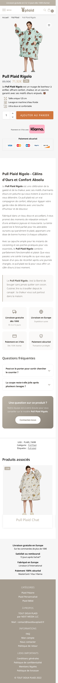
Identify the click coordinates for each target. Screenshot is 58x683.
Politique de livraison (28, 670)
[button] (49, 10)
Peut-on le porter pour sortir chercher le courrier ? (26, 370)
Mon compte (27, 637)
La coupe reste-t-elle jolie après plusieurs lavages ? (22, 384)
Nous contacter (28, 641)
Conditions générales (28, 658)
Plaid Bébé (27, 600)
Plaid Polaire (27, 592)
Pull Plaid (15, 17)
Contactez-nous (28, 419)
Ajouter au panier (34, 115)
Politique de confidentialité (28, 662)
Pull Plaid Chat (27, 519)
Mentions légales (28, 666)
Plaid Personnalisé (27, 596)
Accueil (5, 17)
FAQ (28, 633)
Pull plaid (32, 448)
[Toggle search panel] (44, 10)
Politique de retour (28, 645)
